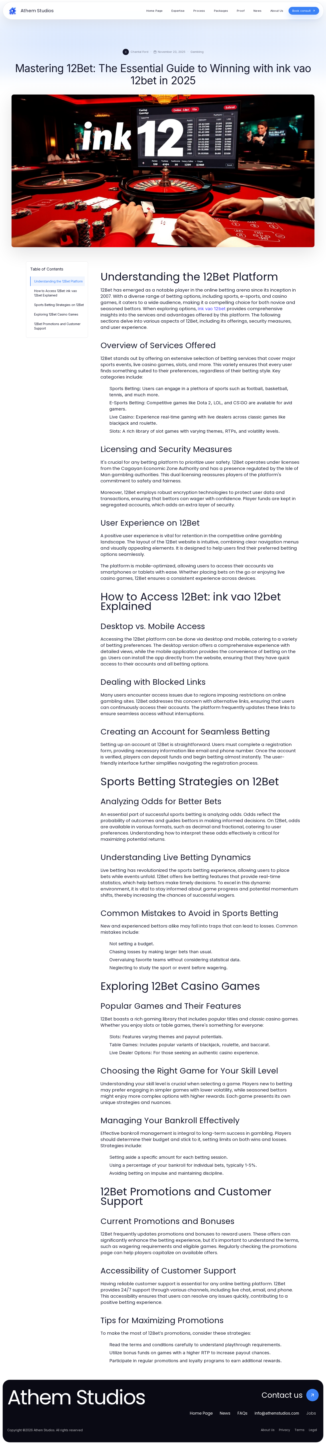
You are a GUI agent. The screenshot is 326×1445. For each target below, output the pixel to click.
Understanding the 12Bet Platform (58, 281)
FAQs (242, 1413)
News (225, 1413)
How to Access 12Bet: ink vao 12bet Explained (55, 293)
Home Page (201, 1413)
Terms (299, 1430)
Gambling (197, 51)
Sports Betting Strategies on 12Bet (59, 305)
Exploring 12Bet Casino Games (56, 314)
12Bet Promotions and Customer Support (57, 326)
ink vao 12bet (212, 308)
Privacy (284, 1430)
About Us (268, 1430)
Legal (313, 1430)
